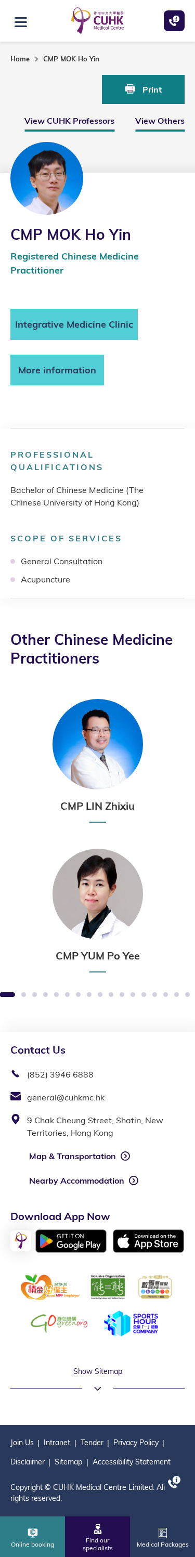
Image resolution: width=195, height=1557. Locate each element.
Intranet (57, 1442)
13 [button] (133, 995)
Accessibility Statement (132, 1462)
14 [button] (143, 995)
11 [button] (111, 995)
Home (20, 59)
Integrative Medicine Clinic (74, 324)
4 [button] (34, 995)
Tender (92, 1442)
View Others (160, 120)
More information (57, 370)
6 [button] (56, 995)
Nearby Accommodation (76, 1180)
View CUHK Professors (69, 120)
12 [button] (122, 995)
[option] (97, 761)
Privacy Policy (136, 1442)
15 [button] (154, 995)
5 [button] (45, 995)
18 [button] (187, 995)
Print (151, 89)
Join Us (22, 1442)
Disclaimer (27, 1462)
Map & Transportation (72, 1156)
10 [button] (100, 995)
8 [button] (78, 995)
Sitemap (68, 1462)
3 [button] (23, 995)
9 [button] (89, 995)
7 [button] (67, 995)
